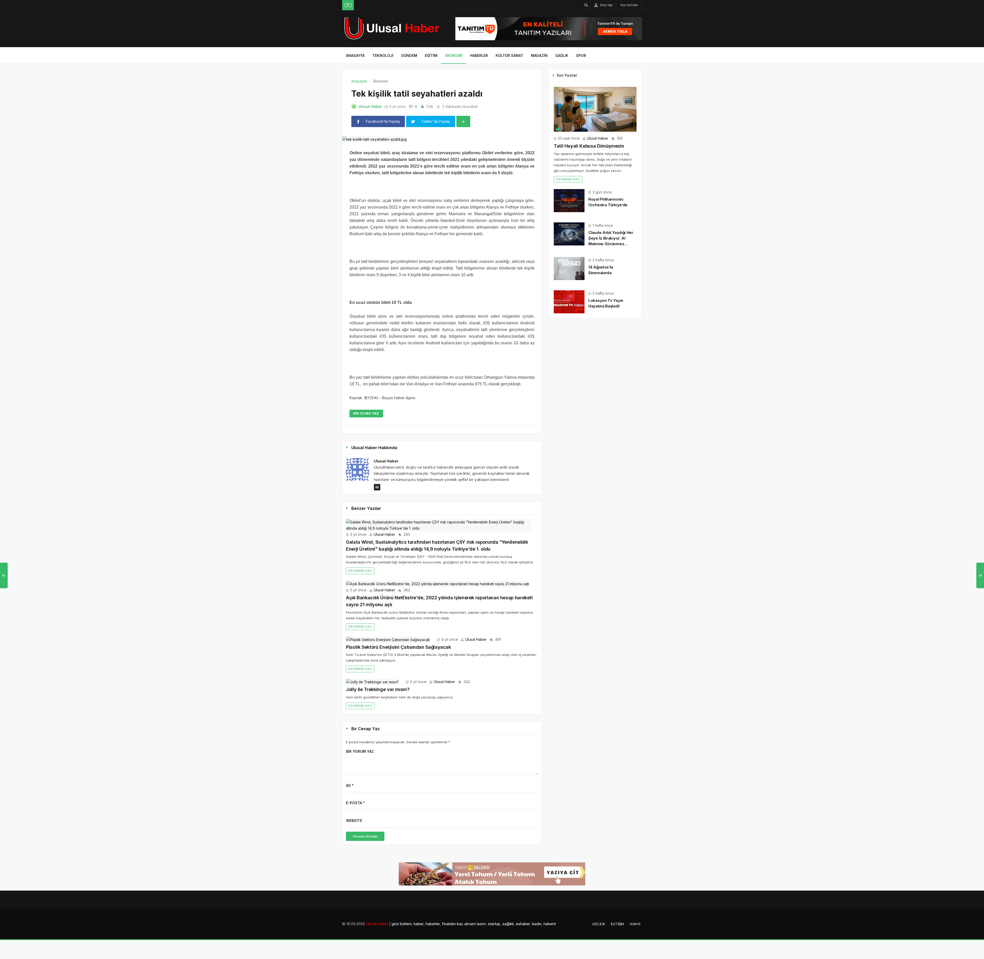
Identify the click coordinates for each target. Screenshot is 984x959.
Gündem (409, 55)
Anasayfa (355, 55)
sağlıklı (508, 923)
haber (419, 923)
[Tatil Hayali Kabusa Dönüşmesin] (595, 109)
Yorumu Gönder (365, 836)
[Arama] (586, 5)
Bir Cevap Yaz (366, 413)
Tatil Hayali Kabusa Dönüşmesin (589, 146)
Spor (581, 55)
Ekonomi (453, 55)
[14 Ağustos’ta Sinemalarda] (569, 268)
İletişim (617, 924)
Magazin (539, 55)
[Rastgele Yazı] (348, 5)
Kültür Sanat (509, 55)
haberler (433, 923)
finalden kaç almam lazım (464, 923)
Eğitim (431, 55)
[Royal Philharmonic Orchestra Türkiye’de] (569, 200)
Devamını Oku (360, 571)
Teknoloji (382, 55)
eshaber (523, 923)
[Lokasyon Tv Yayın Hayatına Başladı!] (569, 301)
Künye (635, 924)
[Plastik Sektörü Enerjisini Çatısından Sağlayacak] (388, 639)
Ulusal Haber (370, 106)
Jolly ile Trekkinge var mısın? (377, 689)
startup (494, 923)
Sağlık (561, 55)
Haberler (479, 55)
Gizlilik (598, 924)
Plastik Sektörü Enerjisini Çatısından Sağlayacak (398, 647)
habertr (550, 923)
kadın (536, 923)
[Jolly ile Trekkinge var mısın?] (372, 681)
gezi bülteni (402, 923)
